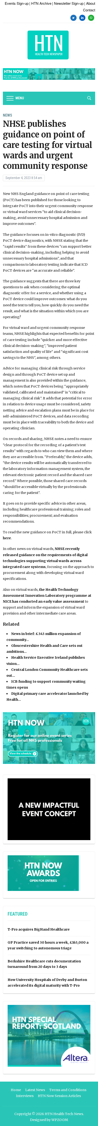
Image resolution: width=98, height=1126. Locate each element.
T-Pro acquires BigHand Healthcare (39, 929)
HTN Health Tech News (64, 1114)
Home (16, 1090)
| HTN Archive (40, 3)
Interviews (25, 1096)
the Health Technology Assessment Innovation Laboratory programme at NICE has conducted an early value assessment (47, 595)
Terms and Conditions (67, 1090)
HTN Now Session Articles (59, 1096)
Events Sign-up (17, 3)
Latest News (35, 1090)
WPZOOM (59, 1120)
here (7, 538)
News (7, 115)
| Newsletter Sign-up (67, 3)
